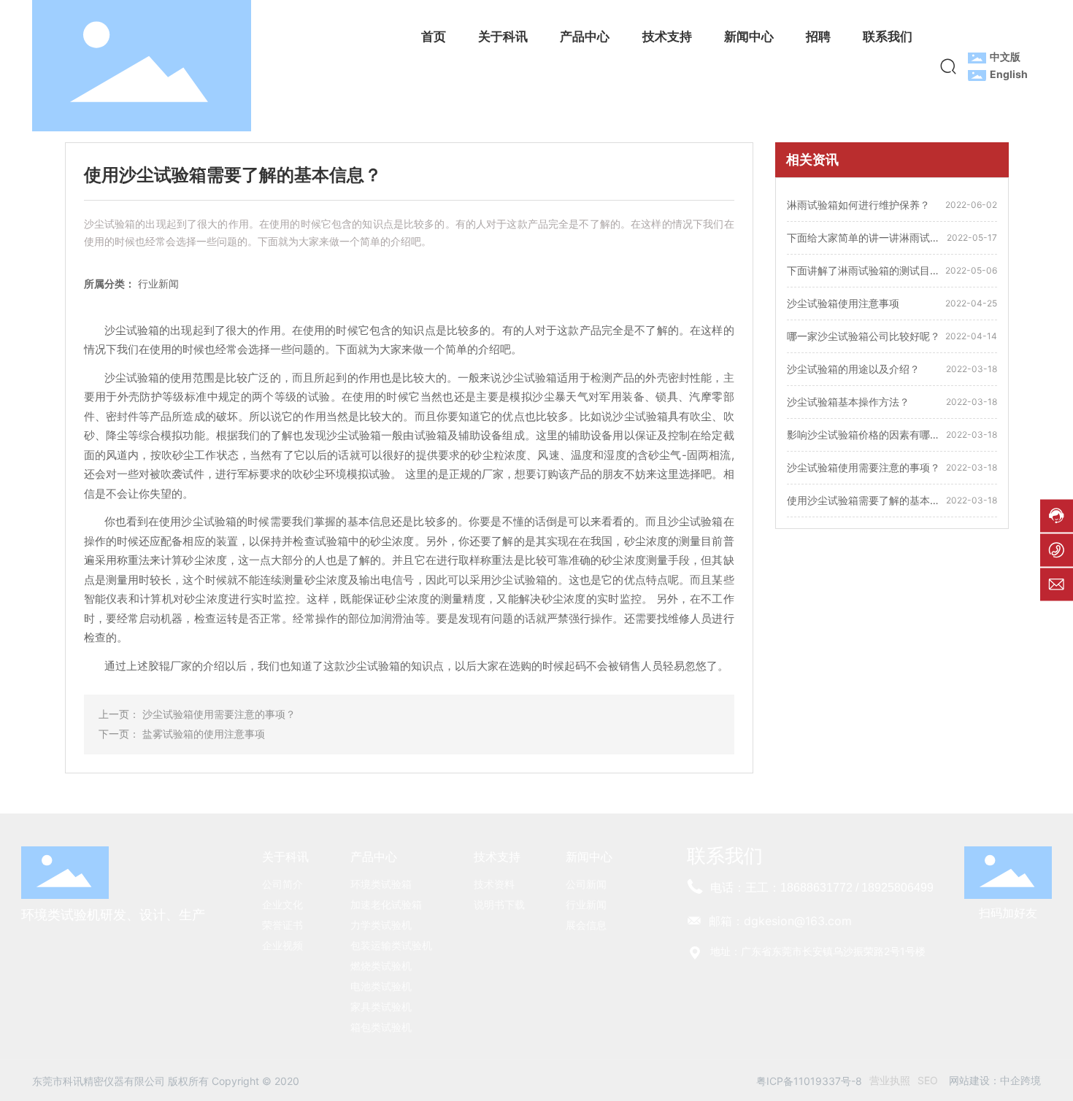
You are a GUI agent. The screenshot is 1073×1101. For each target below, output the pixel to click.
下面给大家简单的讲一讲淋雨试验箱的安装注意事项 (863, 239)
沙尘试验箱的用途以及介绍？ (853, 369)
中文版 (1005, 56)
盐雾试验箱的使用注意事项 (203, 733)
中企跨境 (1020, 1080)
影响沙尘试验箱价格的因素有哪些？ (858, 436)
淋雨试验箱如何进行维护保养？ (858, 204)
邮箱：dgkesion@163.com (780, 920)
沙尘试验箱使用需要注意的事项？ (219, 714)
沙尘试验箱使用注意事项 (843, 303)
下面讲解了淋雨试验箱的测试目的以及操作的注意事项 (863, 271)
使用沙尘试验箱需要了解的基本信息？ (863, 501)
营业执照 (889, 1080)
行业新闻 (158, 283)
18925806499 (897, 887)
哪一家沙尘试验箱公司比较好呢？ (863, 336)
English (1009, 74)
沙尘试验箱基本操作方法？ (848, 401)
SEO (928, 1080)
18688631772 (816, 887)
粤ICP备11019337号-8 (809, 1081)
